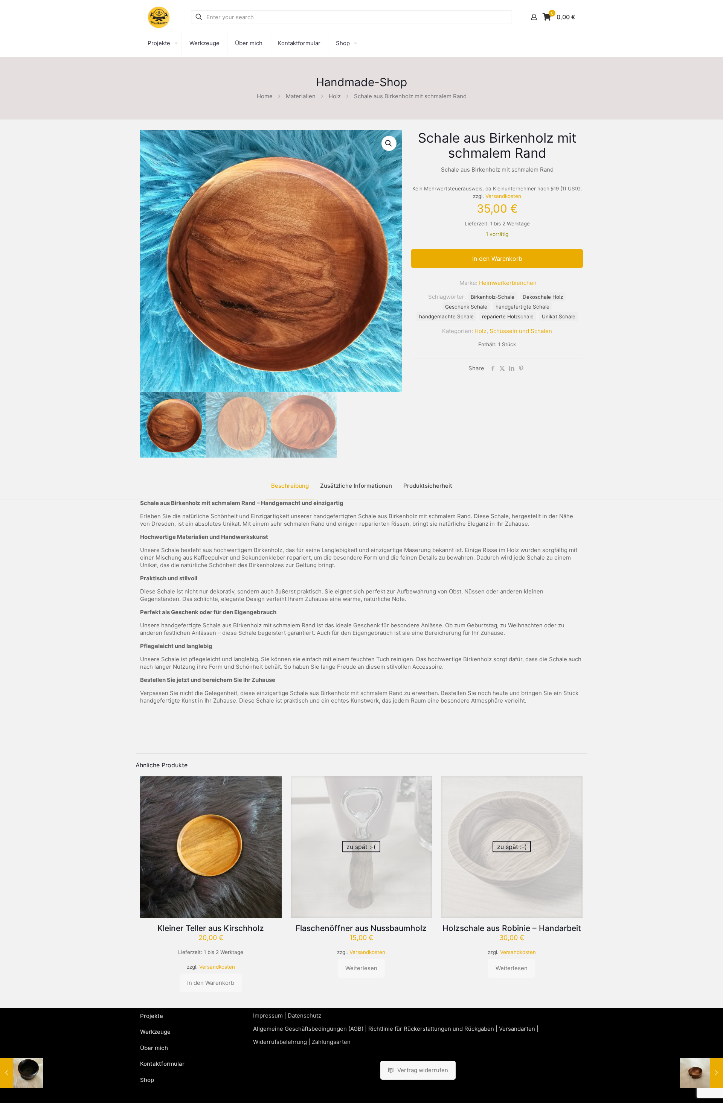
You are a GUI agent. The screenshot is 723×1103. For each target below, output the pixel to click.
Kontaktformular (162, 1063)
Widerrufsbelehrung (280, 1041)
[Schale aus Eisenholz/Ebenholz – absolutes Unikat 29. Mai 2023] (21, 1073)
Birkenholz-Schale (492, 297)
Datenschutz (304, 1015)
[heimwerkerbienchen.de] (159, 17)
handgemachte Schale (446, 316)
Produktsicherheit (427, 485)
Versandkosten (503, 196)
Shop (147, 1079)
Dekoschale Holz (543, 297)
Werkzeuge (155, 1031)
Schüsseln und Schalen (521, 331)
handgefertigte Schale (522, 307)
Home (265, 96)
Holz (335, 96)
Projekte (151, 1015)
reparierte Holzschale (508, 316)
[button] (389, 143)
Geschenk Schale (466, 307)
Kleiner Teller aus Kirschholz (210, 928)
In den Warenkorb (497, 258)
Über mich (154, 1047)
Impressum (268, 1015)
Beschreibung (290, 485)
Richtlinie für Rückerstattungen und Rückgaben (431, 1028)
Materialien (301, 96)
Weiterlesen (361, 968)
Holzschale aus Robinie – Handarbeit (511, 928)
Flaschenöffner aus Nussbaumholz (361, 928)
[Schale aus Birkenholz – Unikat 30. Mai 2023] (701, 1073)
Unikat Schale (558, 316)
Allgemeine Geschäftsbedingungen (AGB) (308, 1028)
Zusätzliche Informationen (356, 485)
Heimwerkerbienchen (508, 282)
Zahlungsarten (331, 1041)
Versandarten (517, 1028)
